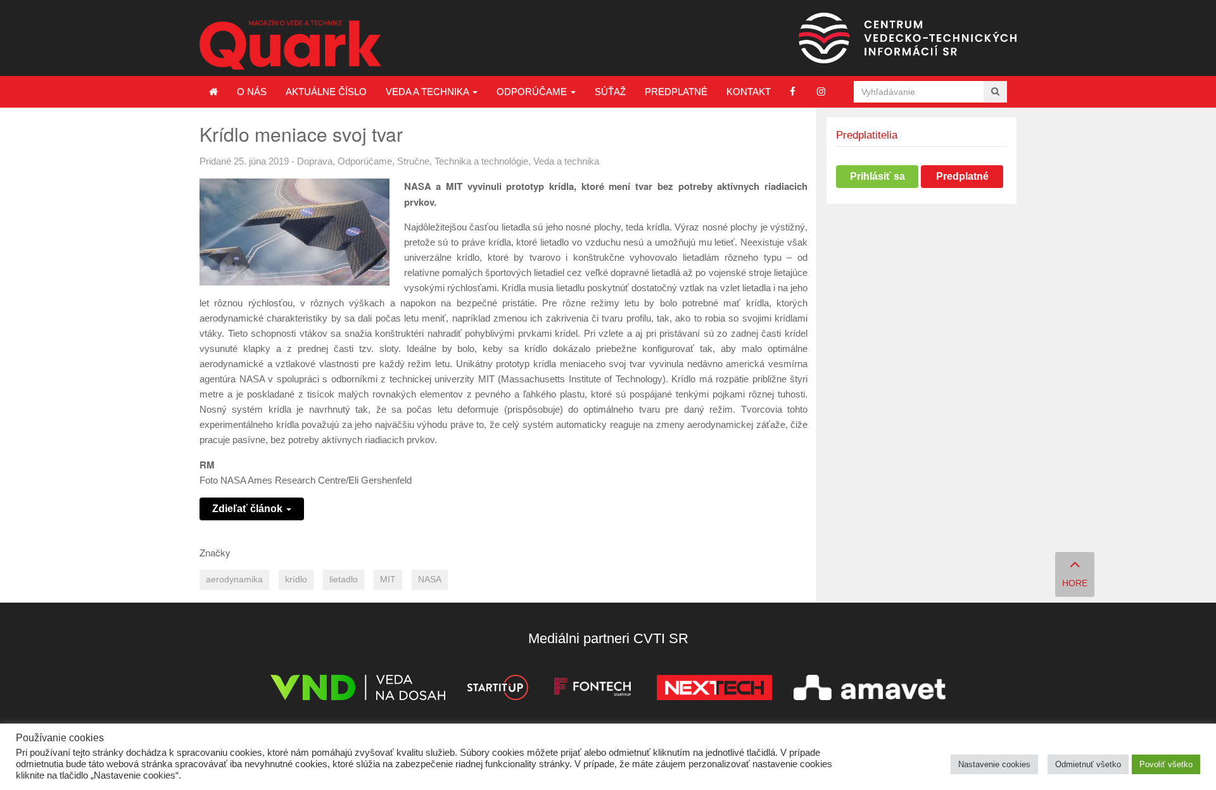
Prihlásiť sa (877, 176)
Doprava (314, 161)
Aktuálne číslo (326, 91)
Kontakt (748, 91)
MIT (388, 579)
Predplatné (676, 91)
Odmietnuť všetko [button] (1088, 764)
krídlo (296, 579)
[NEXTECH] (714, 690)
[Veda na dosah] (357, 690)
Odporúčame (533, 91)
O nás (252, 91)
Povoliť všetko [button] (1166, 764)
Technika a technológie (481, 161)
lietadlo (343, 579)
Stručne (413, 161)
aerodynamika (234, 579)
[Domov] (213, 92)
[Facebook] (792, 91)
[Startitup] (497, 690)
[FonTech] (592, 690)
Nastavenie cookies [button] (994, 764)
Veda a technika (428, 91)
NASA (429, 579)
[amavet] (870, 690)
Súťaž (610, 91)
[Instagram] (821, 91)
